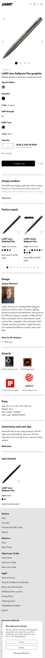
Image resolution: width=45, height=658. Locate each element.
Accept (21, 641)
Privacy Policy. (20, 636)
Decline (21, 647)
